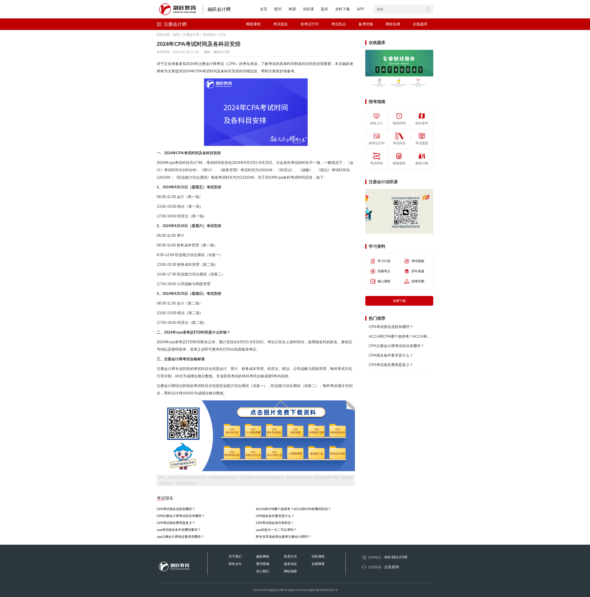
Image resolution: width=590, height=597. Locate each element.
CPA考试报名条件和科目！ (275, 523)
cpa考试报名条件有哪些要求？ (179, 530)
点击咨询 (391, 567)
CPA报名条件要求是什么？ (275, 516)
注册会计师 (175, 24)
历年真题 (417, 271)
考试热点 (338, 24)
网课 (292, 9)
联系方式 (290, 556)
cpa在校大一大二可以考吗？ (276, 530)
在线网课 (318, 564)
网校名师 (393, 24)
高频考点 (384, 271)
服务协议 (290, 564)
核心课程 (384, 281)
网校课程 (253, 24)
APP (360, 9)
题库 (324, 9)
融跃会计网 (219, 9)
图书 (278, 9)
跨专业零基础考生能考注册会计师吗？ (283, 536)
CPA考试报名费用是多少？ (176, 523)
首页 (263, 9)
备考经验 (365, 24)
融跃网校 (262, 556)
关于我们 (235, 556)
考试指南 (417, 261)
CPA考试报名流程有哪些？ (176, 509)
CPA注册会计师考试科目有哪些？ (181, 516)
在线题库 (420, 24)
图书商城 (262, 564)
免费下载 (399, 301)
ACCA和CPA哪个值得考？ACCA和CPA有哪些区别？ (293, 509)
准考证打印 (309, 24)
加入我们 (262, 571)
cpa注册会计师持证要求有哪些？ (180, 536)
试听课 (308, 9)
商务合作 (235, 564)
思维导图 (417, 281)
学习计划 (384, 261)
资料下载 (342, 9)
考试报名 (280, 24)
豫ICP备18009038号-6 (323, 590)
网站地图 (290, 571)
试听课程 (318, 556)
